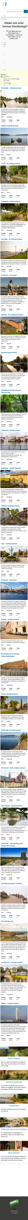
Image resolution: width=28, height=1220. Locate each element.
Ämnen (4, 23)
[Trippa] (14, 1207)
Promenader (10, 17)
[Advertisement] (14, 1182)
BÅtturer (4, 186)
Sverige (4, 302)
